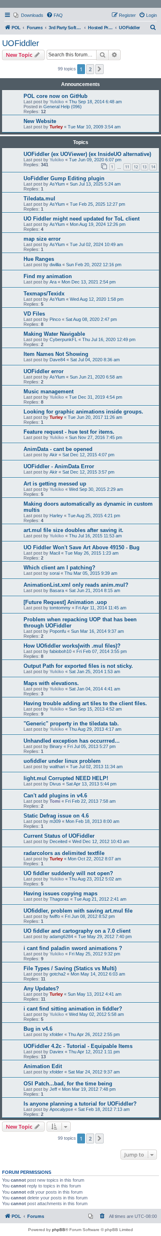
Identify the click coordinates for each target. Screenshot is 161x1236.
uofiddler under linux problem (62, 761)
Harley (56, 515)
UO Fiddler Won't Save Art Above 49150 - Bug (82, 547)
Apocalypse (61, 1109)
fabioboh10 (60, 651)
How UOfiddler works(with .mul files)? (72, 646)
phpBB (58, 1229)
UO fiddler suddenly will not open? (68, 873)
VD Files (34, 314)
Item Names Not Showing (56, 354)
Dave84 (57, 359)
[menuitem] (28, 15)
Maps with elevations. (51, 683)
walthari (57, 766)
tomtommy (60, 607)
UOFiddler (20, 43)
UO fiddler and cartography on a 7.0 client (77, 931)
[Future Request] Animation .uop (65, 602)
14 (153, 167)
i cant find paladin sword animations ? (73, 948)
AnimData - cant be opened (58, 449)
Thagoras (59, 899)
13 (144, 167)
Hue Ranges (39, 259)
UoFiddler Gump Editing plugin (64, 178)
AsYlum (57, 183)
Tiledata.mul (39, 198)
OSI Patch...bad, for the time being (68, 1083)
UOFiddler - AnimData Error (59, 466)
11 (127, 167)
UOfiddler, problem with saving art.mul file (78, 911)
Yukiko (57, 101)
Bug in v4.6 (38, 1029)
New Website (40, 121)
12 (136, 167)
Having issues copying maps (60, 893)
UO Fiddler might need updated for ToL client (82, 219)
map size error (42, 239)
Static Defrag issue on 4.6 (56, 816)
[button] (99, 69)
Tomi (55, 801)
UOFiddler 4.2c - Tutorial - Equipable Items (78, 1046)
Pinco (55, 319)
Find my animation (48, 276)
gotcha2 (58, 973)
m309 (55, 821)
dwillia (55, 264)
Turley (56, 126)
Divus (55, 783)
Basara (57, 590)
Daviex (57, 1051)
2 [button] (90, 69)
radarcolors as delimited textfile (64, 853)
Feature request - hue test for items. (69, 432)
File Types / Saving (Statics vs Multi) (70, 968)
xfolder (56, 1034)
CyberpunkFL (63, 339)
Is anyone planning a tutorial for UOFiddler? (80, 1104)
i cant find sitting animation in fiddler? (73, 1009)
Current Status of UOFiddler (59, 836)
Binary (56, 746)
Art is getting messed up (55, 484)
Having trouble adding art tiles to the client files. (85, 703)
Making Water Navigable (54, 334)
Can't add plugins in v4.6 (55, 795)
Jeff (53, 1089)
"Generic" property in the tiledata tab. (71, 723)
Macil (55, 553)
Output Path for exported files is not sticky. (78, 666)
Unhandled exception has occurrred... (72, 741)
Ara (53, 281)
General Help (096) (62, 106)
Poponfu (58, 631)
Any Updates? (41, 988)
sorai (54, 573)
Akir (53, 454)
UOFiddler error (44, 371)
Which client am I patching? (59, 568)
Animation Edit (43, 1066)
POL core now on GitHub (56, 96)
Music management (48, 391)
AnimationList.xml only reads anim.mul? (76, 585)
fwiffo (55, 916)
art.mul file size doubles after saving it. (73, 530)
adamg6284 (61, 936)
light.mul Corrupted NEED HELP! (66, 778)
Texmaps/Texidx (44, 293)
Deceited (58, 841)
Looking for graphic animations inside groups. (83, 412)
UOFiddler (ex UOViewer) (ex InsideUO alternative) (87, 154)
